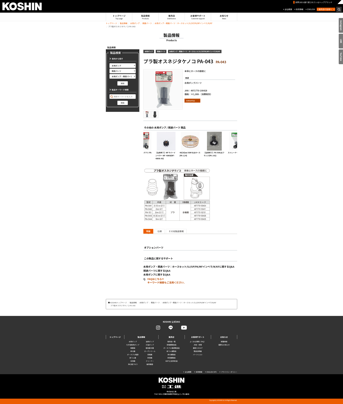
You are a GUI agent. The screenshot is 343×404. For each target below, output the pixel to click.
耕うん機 (133, 358)
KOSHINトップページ (118, 302)
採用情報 (299, 9)
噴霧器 (132, 348)
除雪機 (149, 358)
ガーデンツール (149, 351)
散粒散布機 (150, 348)
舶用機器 (150, 364)
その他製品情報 (176, 231)
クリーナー (150, 361)
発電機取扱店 (171, 345)
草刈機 (132, 351)
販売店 (171, 17)
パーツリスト (198, 354)
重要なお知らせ (224, 345)
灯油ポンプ (150, 345)
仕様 (159, 231)
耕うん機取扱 (171, 351)
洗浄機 (132, 361)
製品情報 (145, 17)
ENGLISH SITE (212, 372)
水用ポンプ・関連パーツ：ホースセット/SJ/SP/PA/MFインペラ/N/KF (183, 23)
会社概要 (288, 9)
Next (234, 146)
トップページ (119, 17)
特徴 (148, 231)
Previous (146, 146)
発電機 (149, 354)
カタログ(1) (190, 100)
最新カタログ (198, 348)
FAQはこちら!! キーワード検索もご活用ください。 (166, 280)
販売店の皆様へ (325, 9)
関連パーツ (147, 23)
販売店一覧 (171, 341)
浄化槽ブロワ (133, 364)
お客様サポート (197, 17)
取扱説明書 (198, 351)
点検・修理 (198, 345)
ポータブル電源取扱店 (171, 348)
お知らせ (224, 17)
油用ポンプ (150, 341)
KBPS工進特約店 (171, 361)
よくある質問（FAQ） (198, 341)
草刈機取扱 (171, 354)
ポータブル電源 (132, 354)
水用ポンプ (135, 23)
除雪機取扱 (171, 358)
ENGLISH (311, 9)
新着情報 (224, 341)
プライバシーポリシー (229, 372)
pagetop (334, 391)
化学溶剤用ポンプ (132, 345)
